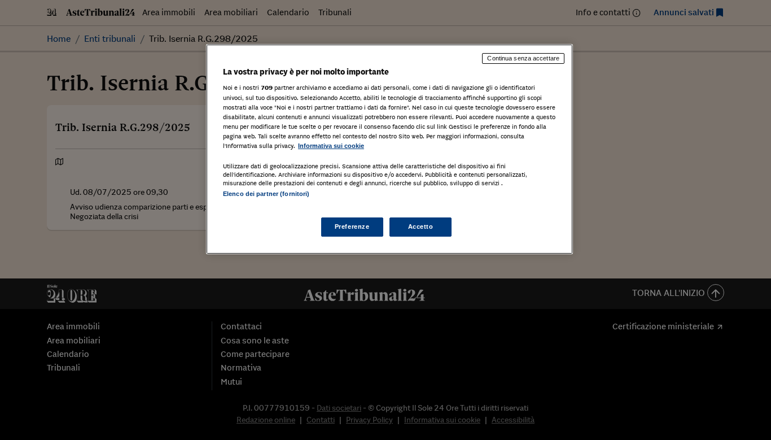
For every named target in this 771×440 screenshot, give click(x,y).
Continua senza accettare (523, 58)
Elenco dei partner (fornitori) (266, 193)
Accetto (420, 226)
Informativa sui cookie (331, 145)
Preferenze (352, 226)
